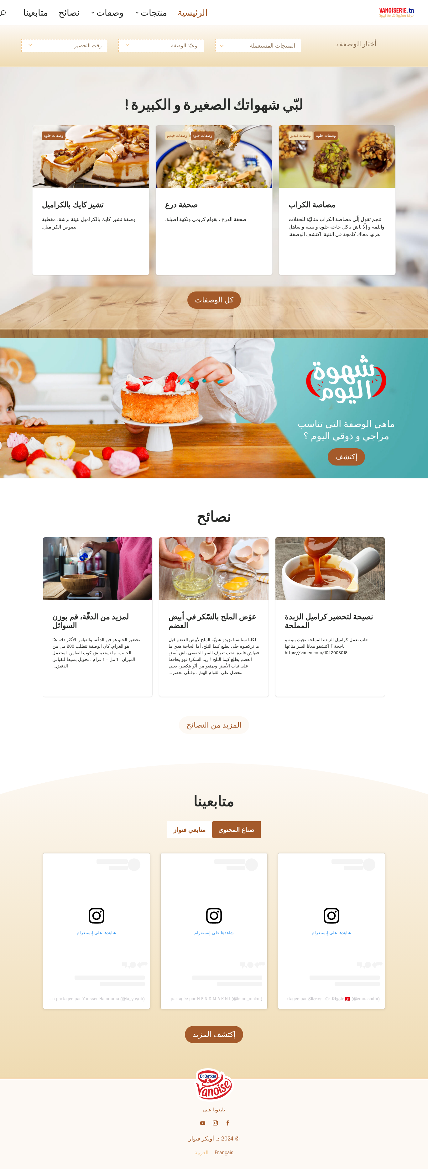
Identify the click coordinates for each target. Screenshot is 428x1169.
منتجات (154, 14)
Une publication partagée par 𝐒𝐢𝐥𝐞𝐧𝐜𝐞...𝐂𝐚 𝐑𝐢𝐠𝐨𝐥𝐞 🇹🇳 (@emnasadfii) (315, 998)
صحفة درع (167, 128)
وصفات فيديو (300, 135)
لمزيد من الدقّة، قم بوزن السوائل (77, 540)
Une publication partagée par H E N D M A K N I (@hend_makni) (200, 998)
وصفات (110, 14)
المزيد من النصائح (214, 724)
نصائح (69, 14)
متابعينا (35, 14)
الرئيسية (193, 14)
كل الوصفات (214, 299)
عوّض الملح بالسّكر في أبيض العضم (195, 540)
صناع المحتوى (236, 829)
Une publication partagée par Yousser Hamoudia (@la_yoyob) (84, 998)
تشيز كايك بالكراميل (53, 128)
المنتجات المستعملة (272, 45)
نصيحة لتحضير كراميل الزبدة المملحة (313, 540)
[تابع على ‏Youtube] (203, 1123)
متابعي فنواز (190, 829)
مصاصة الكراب (295, 128)
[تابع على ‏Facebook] (228, 1123)
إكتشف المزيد (214, 1034)
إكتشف (346, 456)
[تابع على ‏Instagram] (215, 1123)
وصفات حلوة (326, 135)
